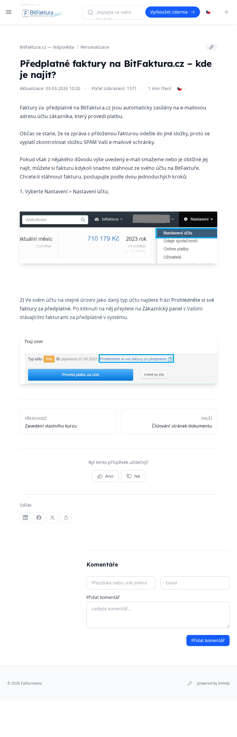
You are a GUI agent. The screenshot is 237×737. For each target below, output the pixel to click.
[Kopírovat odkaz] (211, 47)
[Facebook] (38, 517)
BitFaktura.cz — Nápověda (47, 47)
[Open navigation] (8, 12)
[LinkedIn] (25, 517)
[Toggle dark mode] (226, 12)
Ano (109, 476)
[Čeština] (210, 11)
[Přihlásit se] (189, 683)
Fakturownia (31, 683)
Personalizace (95, 47)
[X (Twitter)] (52, 517)
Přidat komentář (103, 597)
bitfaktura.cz (28, 4)
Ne (137, 476)
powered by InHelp (213, 683)
